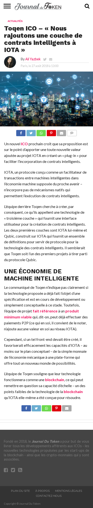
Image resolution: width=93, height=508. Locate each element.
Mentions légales (68, 490)
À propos (42, 490)
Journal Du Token (45, 441)
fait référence (45, 311)
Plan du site (20, 490)
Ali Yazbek (33, 59)
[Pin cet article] (51, 132)
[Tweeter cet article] (31, 132)
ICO (24, 143)
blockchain (54, 379)
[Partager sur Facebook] (21, 132)
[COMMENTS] (72, 132)
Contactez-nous (49, 496)
